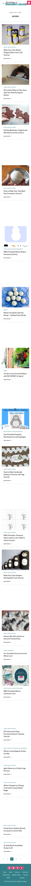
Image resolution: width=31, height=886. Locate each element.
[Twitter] (21, 868)
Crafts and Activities (10, 47)
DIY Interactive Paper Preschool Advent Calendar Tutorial (14, 733)
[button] (29, 3)
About (11, 872)
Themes (25, 875)
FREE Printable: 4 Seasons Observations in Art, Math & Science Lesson (14, 537)
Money (5, 370)
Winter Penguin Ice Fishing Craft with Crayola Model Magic (14, 787)
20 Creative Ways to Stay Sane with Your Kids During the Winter (15, 92)
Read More (8, 58)
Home (5, 872)
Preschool (25, 872)
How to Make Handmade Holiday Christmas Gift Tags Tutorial (14, 474)
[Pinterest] (17, 868)
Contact (22, 878)
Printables (20, 249)
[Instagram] (13, 868)
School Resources (9, 650)
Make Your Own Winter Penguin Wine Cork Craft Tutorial (13, 52)
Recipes (6, 309)
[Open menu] (3, 3)
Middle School (16, 875)
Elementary (6, 875)
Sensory (17, 872)
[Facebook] (9, 868)
